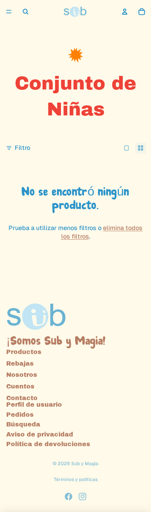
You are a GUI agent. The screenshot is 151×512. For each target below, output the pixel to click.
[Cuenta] (124, 11)
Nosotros (21, 374)
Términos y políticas (76, 479)
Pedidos (20, 414)
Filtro (22, 148)
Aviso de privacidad (39, 434)
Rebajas (20, 363)
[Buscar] (25, 11)
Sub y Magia (84, 463)
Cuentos (20, 386)
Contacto (22, 397)
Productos (23, 352)
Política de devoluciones (48, 444)
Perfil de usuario (34, 404)
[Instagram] (82, 496)
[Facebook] (68, 496)
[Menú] (9, 12)
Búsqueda (23, 424)
